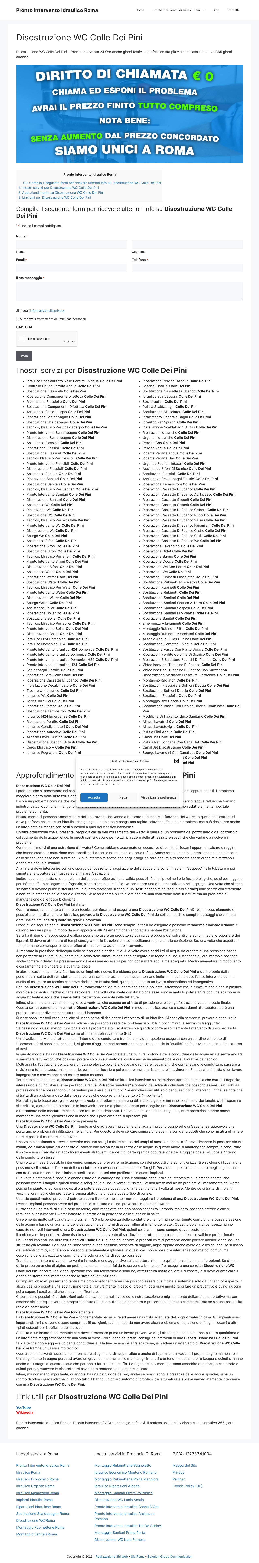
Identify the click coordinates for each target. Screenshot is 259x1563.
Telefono (140, 260)
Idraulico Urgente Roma (35, 1486)
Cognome (139, 252)
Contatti (233, 10)
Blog (216, 10)
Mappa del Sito (185, 1465)
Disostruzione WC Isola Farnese (120, 1539)
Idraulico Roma (28, 1472)
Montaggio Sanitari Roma (36, 1534)
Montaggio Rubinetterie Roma (40, 1527)
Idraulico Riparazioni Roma (37, 1493)
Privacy (178, 1472)
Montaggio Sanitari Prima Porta (119, 1533)
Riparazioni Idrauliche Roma (38, 1507)
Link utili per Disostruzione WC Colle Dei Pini (54, 197)
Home (140, 10)
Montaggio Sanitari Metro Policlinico (123, 1493)
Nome (20, 252)
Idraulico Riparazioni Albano (117, 1486)
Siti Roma (137, 1556)
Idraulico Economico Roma (37, 1479)
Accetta (94, 797)
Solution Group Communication (170, 1556)
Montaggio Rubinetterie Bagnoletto (122, 1465)
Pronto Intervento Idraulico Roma (57, 10)
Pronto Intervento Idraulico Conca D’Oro (126, 1507)
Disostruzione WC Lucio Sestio (119, 1500)
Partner (179, 1479)
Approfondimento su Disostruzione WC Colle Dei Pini (61, 192)
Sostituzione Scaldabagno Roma (42, 1514)
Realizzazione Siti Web (112, 1556)
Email (21, 260)
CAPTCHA (24, 327)
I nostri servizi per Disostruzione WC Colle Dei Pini (58, 188)
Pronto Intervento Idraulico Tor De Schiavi (128, 1526)
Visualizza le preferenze (158, 797)
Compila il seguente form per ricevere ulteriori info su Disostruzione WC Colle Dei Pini (92, 183)
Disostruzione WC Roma (35, 1520)
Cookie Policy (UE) (187, 1486)
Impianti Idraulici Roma (34, 1500)
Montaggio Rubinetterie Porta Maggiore (126, 1479)
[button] (177, 761)
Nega (123, 797)
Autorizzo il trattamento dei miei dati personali (53, 319)
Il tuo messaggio (30, 278)
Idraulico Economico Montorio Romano (125, 1472)
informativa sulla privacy (47, 311)
